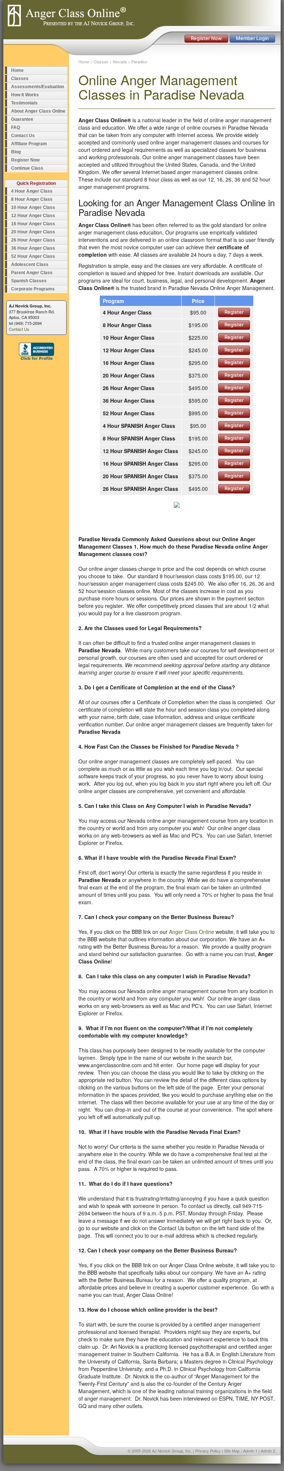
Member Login (252, 38)
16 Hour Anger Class (33, 223)
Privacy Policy (208, 1451)
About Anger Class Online (38, 111)
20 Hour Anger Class (33, 231)
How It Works (25, 94)
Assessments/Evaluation (37, 86)
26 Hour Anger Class (33, 240)
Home (17, 70)
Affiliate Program (29, 143)
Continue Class (27, 168)
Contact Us (23, 135)
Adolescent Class (29, 264)
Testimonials (24, 103)
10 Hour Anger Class (33, 207)
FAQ (15, 127)
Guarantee (22, 119)
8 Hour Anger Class (32, 199)
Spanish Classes (29, 280)
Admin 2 (268, 1451)
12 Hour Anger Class (33, 215)
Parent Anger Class (32, 272)
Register (234, 312)
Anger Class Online (191, 931)
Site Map (232, 1451)
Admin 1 (250, 1451)
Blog (16, 151)
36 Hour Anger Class (33, 248)
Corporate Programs (33, 289)
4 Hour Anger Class (32, 191)
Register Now (206, 38)
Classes (19, 78)
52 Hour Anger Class (33, 256)
